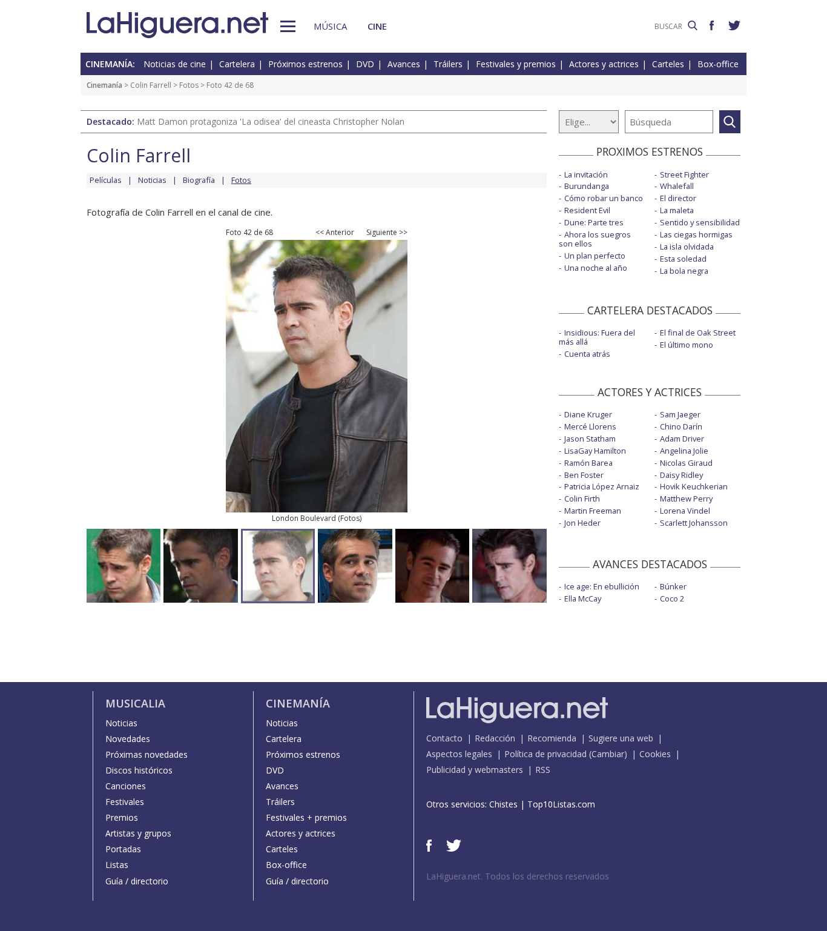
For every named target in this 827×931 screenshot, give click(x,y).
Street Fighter (684, 174)
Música (330, 26)
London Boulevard (304, 518)
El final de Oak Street (698, 332)
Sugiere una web (620, 738)
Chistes (503, 804)
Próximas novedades (146, 754)
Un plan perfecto (594, 255)
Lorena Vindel (685, 510)
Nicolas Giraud (686, 462)
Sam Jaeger (680, 414)
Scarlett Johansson (694, 522)
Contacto (444, 738)
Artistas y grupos (138, 833)
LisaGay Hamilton (595, 450)
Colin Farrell (150, 85)
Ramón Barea (588, 462)
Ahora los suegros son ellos (595, 239)
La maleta (677, 210)
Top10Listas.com (561, 804)
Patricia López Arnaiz (601, 486)
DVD (365, 64)
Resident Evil (587, 210)
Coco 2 (672, 598)
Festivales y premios (516, 64)
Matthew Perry (686, 498)
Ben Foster (584, 474)
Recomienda (551, 738)
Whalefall (677, 186)
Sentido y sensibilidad (700, 222)
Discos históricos (139, 770)
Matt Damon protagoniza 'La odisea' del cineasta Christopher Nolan (270, 121)
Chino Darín (681, 426)
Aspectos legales (459, 754)
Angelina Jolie (684, 450)
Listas (116, 864)
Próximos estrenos (305, 64)
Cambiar (607, 754)
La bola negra (684, 270)
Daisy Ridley (681, 474)
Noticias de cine (174, 64)
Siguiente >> (386, 232)
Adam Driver (682, 438)
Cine (377, 26)
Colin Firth (582, 498)
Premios (121, 817)
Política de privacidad (545, 754)
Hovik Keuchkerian (694, 486)
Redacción (495, 738)
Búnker (673, 586)
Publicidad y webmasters (474, 769)
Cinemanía (104, 85)
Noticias (152, 179)
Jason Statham (590, 438)
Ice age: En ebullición (601, 586)
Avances (403, 64)
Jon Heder (582, 522)
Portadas (123, 849)
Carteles (668, 64)
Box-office (718, 64)
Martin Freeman (592, 510)
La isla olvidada (687, 246)
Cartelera (237, 64)
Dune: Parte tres (594, 222)
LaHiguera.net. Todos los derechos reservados (517, 876)
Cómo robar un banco (603, 198)
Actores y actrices (604, 64)
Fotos (189, 85)
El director (678, 198)
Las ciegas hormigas (696, 234)
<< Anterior (334, 232)
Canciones (125, 786)
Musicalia (135, 703)
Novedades (127, 738)
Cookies (655, 754)
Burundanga (586, 186)
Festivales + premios (306, 817)
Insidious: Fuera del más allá (597, 337)
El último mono (686, 344)
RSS (542, 769)
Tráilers (448, 64)
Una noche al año (595, 267)
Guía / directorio (136, 881)
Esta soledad (683, 258)
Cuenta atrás (587, 353)
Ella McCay (582, 598)
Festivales (124, 801)
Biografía (199, 179)
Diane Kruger (588, 414)
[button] (287, 26)
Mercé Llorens (590, 426)
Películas (106, 179)
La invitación (586, 174)
